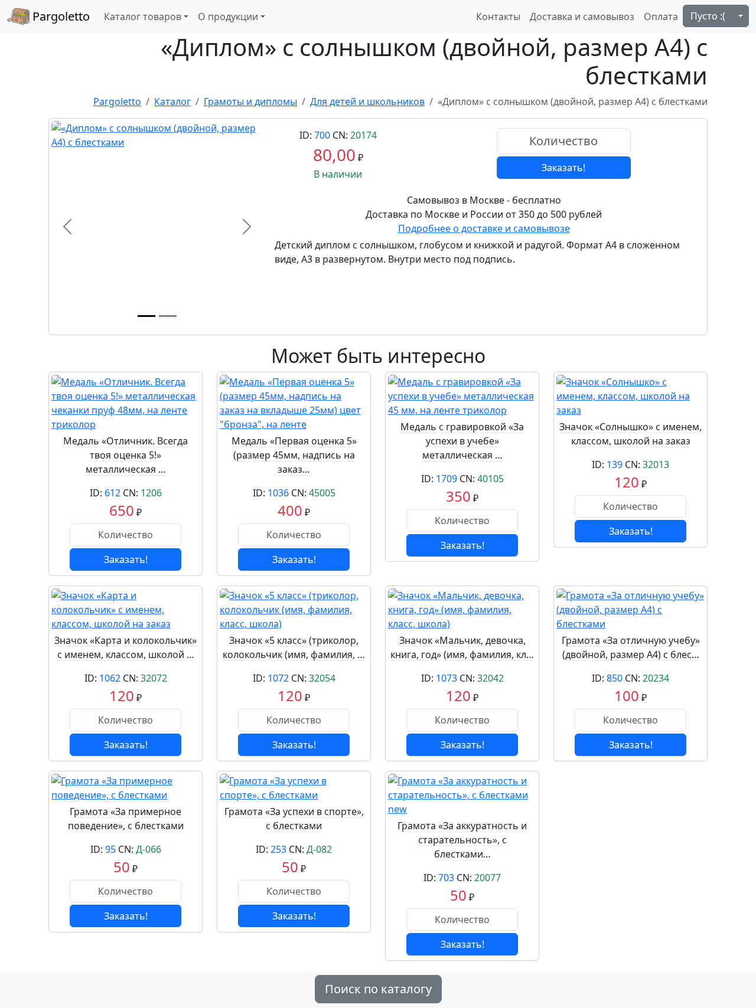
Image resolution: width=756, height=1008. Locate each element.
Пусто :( (707, 15)
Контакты (498, 16)
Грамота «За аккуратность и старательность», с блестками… (462, 839)
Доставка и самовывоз (582, 16)
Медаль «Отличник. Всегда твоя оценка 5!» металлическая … (125, 455)
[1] (146, 316)
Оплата (661, 16)
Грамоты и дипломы (250, 101)
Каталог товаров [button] (142, 16)
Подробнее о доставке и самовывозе (484, 228)
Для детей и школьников (367, 101)
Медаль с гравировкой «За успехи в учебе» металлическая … (462, 441)
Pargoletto (60, 16)
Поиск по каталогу (378, 989)
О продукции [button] (228, 16)
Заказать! (563, 167)
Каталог (172, 101)
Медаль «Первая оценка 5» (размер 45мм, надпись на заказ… (294, 455)
